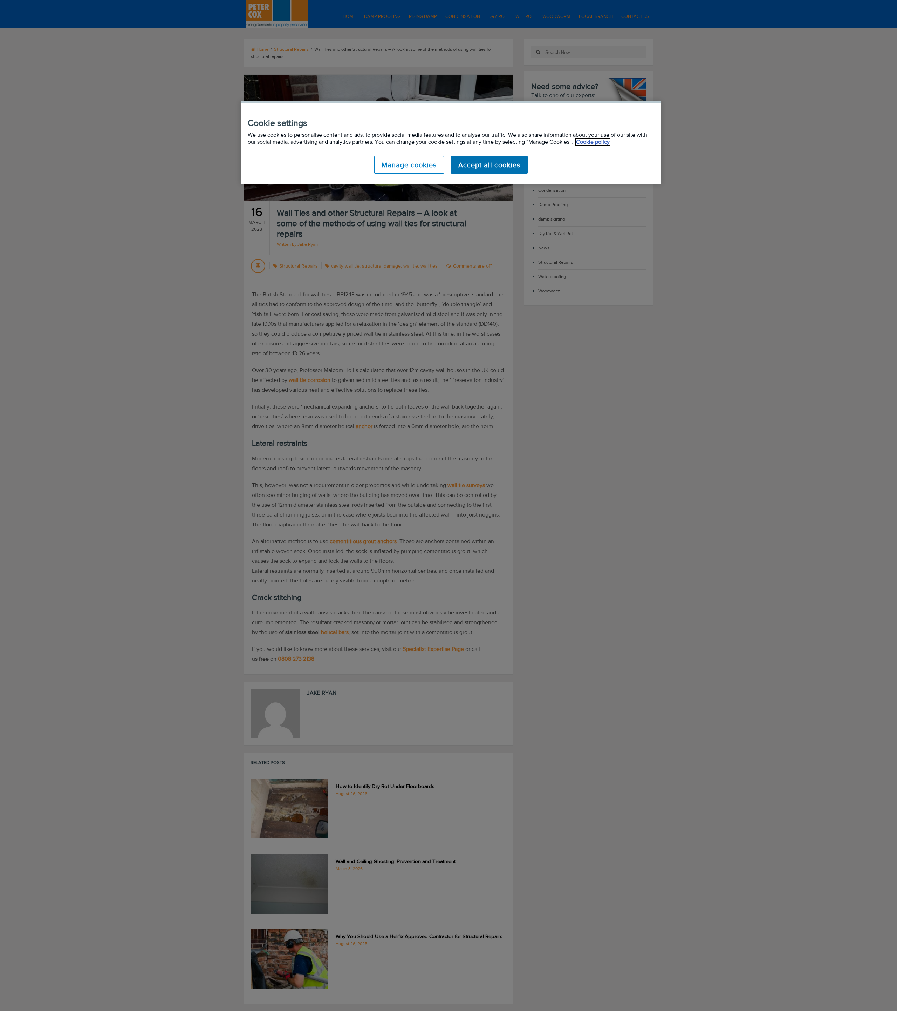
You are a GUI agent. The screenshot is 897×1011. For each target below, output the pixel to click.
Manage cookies (409, 165)
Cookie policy (593, 142)
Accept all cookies (489, 165)
